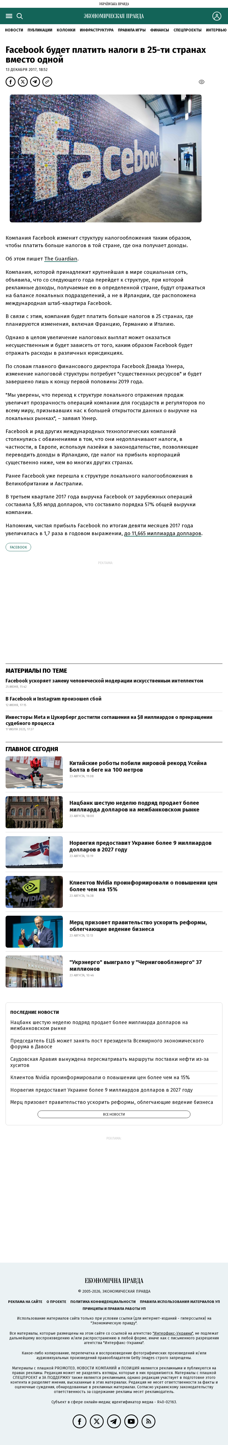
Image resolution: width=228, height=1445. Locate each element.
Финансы (159, 30)
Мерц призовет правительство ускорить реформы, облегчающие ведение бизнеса (138, 925)
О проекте (56, 1302)
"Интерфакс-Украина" (173, 1333)
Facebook (18, 547)
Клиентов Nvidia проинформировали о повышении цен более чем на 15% (143, 886)
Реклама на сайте (25, 1302)
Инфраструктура (96, 30)
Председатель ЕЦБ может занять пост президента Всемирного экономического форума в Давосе (107, 1044)
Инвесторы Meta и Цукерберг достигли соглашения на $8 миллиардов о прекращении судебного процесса (109, 720)
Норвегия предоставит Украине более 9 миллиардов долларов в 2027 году (141, 846)
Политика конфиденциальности (103, 1302)
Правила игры (132, 30)
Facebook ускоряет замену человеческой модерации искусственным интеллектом (104, 681)
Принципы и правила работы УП (114, 1309)
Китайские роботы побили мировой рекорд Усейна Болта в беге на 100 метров (138, 766)
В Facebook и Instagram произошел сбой (53, 699)
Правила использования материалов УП (180, 1302)
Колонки (66, 30)
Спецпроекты (188, 30)
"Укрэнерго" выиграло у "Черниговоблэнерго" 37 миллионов (136, 965)
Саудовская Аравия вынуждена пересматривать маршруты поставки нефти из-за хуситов (109, 1062)
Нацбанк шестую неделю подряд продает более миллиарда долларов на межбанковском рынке (134, 806)
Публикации (40, 30)
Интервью (216, 30)
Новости (14, 30)
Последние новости (34, 1012)
